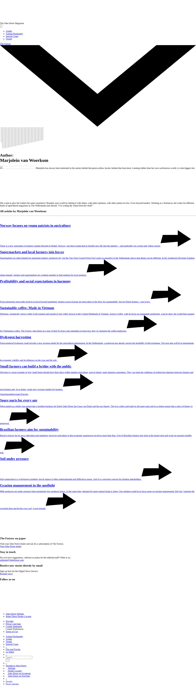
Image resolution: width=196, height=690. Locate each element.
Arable (9, 639)
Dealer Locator (14, 671)
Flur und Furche (13, 649)
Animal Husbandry (14, 636)
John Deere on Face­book (19, 673)
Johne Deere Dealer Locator (18, 616)
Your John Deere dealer (10, 546)
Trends (9, 641)
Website (11, 668)
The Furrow (5, 44)
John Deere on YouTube (18, 676)
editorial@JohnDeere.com (12, 560)
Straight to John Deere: (16, 666)
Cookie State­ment (14, 626)
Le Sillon (10, 652)
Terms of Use (12, 631)
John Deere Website (15, 614)
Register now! (6, 574)
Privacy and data (13, 624)
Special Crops (12, 644)
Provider (9, 621)
